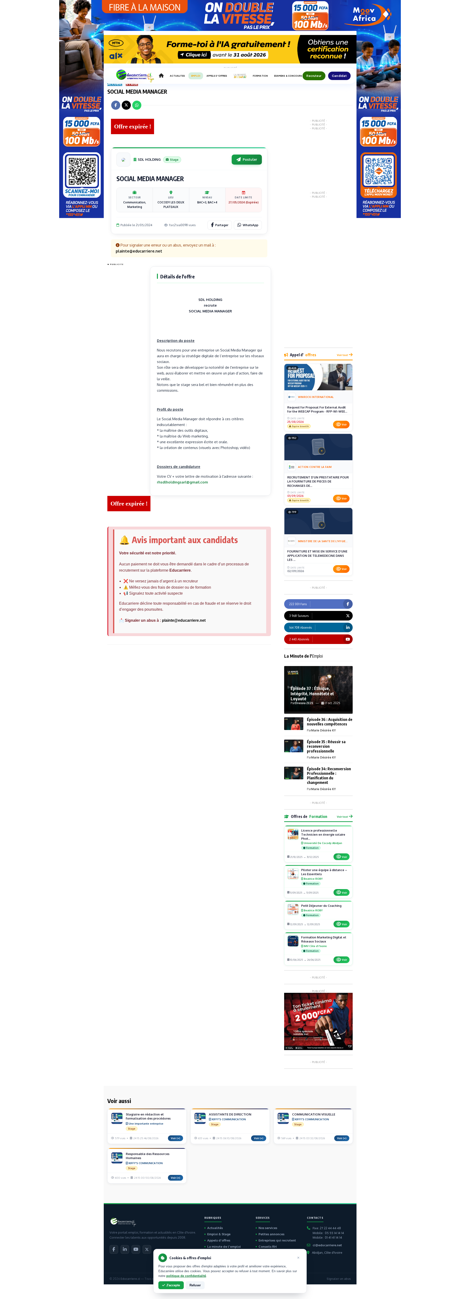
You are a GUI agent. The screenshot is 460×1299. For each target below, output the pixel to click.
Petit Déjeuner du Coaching (321, 906)
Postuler (250, 159)
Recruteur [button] (313, 76)
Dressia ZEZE (304, 703)
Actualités (215, 1228)
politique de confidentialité (186, 1276)
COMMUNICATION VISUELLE (313, 1114)
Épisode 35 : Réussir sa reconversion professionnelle (326, 746)
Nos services (268, 1228)
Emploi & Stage (218, 1234)
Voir (344, 424)
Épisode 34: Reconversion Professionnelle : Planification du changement (329, 775)
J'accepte (173, 1285)
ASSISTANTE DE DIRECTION (230, 1114)
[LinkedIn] (125, 1249)
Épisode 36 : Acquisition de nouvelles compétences (329, 721)
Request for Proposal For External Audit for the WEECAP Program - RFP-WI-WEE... (317, 409)
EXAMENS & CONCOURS (288, 76)
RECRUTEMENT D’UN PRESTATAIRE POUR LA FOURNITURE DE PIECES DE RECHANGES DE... (318, 481)
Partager (221, 225)
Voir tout (342, 355)
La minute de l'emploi (224, 1246)
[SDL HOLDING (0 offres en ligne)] (123, 159)
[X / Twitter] (147, 1249)
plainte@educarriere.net (184, 620)
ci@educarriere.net (327, 1245)
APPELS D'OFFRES (217, 76)
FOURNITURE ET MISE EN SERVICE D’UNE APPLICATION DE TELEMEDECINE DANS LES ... (317, 555)
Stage (132, 84)
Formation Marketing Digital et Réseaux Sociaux (323, 939)
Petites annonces (271, 1234)
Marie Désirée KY (323, 730)
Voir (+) (175, 1138)
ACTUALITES (177, 76)
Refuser (195, 1285)
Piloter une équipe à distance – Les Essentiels (324, 872)
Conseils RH (268, 1246)
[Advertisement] (126, 339)
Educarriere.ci (130, 1279)
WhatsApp (250, 225)
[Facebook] (113, 1249)
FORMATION (260, 76)
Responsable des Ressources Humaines (147, 1156)
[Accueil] (161, 76)
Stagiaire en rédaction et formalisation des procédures (148, 1116)
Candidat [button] (339, 76)
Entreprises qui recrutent (277, 1240)
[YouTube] (136, 1249)
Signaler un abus (339, 1279)
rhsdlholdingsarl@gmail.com (182, 482)
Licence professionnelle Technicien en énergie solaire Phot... (323, 834)
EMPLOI (195, 76)
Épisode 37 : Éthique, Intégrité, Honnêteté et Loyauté (312, 693)
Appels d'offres (218, 1240)
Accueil (114, 84)
